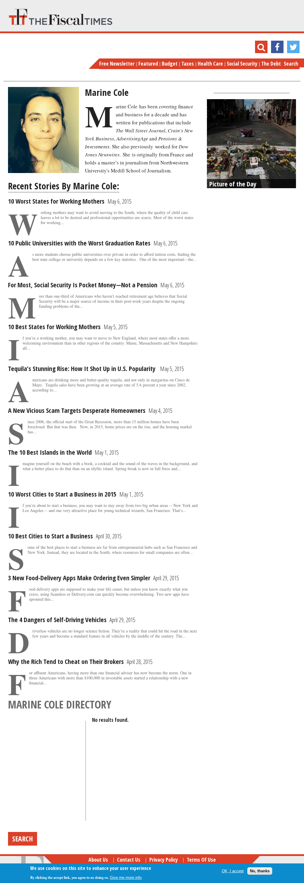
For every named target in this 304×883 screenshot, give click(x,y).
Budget (170, 63)
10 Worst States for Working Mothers (56, 200)
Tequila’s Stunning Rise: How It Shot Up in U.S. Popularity (82, 368)
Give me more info (126, 877)
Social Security (242, 63)
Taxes (187, 63)
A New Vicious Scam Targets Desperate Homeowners (76, 410)
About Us (98, 859)
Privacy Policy (163, 859)
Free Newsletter (116, 63)
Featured (148, 63)
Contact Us (128, 859)
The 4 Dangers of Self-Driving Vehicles (57, 619)
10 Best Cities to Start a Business (50, 535)
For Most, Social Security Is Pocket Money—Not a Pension (82, 284)
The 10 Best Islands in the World (50, 452)
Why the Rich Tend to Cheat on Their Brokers (66, 661)
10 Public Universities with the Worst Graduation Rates (79, 242)
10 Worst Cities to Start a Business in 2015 (62, 493)
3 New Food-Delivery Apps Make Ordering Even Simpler (79, 577)
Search (291, 63)
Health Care (210, 63)
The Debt (271, 63)
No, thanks (260, 871)
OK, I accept (233, 871)
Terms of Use (201, 859)
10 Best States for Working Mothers (54, 326)
